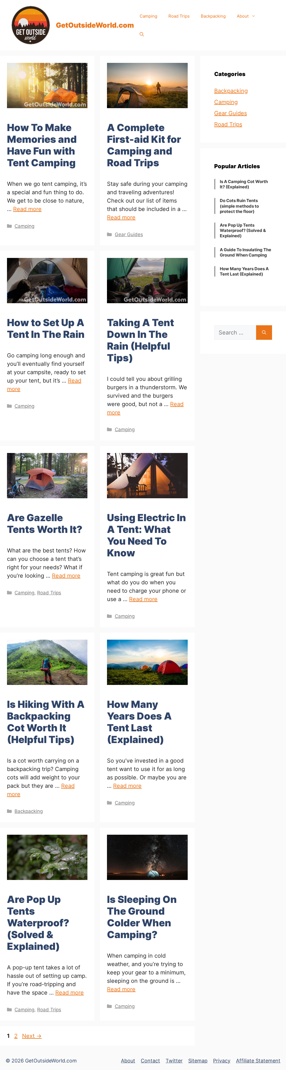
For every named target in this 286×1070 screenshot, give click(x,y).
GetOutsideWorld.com (95, 25)
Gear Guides (129, 234)
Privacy (221, 1061)
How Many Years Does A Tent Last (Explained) (139, 721)
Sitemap (198, 1061)
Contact (150, 1061)
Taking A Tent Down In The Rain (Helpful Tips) (140, 340)
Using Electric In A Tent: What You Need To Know (146, 535)
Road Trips (179, 16)
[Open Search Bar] (141, 34)
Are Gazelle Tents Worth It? (44, 523)
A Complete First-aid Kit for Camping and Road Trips (144, 145)
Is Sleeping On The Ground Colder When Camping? (142, 916)
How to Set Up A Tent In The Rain (46, 328)
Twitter (174, 1061)
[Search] (264, 332)
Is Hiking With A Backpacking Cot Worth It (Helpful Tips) (46, 721)
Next (32, 1036)
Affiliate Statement (258, 1061)
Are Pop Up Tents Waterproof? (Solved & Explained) (38, 922)
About (243, 16)
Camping (148, 16)
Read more (27, 209)
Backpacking (213, 16)
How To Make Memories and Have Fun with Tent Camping (42, 145)
